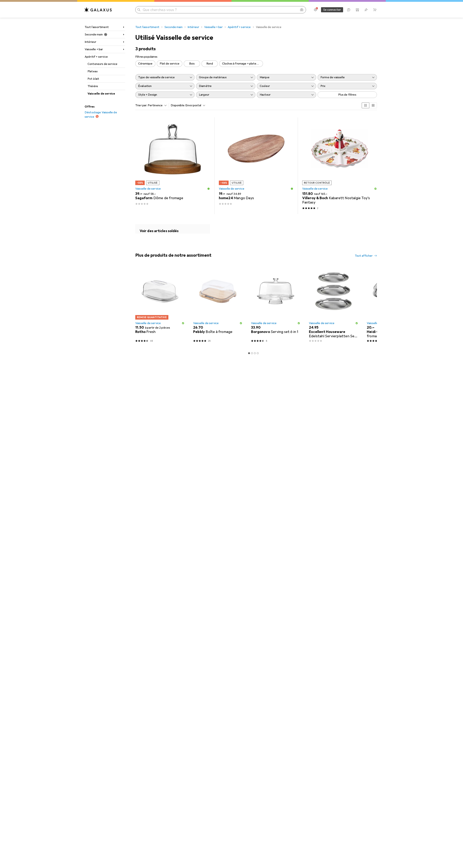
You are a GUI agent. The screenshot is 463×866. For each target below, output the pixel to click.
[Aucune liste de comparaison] (357, 10)
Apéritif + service (96, 57)
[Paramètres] (315, 10)
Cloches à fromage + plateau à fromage (242, 63)
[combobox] (156, 105)
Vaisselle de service (101, 93)
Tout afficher (364, 256)
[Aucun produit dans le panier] (375, 10)
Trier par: (141, 105)
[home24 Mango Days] (256, 165)
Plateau (93, 71)
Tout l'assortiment (97, 27)
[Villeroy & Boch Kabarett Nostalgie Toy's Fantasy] (339, 165)
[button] (208, 188)
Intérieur (90, 42)
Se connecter (332, 10)
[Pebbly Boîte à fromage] (218, 306)
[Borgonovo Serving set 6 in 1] (276, 306)
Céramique (145, 63)
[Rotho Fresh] (160, 306)
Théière (93, 86)
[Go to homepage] (98, 9)
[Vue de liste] (373, 105)
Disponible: (178, 105)
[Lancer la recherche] (139, 9)
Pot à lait (93, 79)
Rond (209, 63)
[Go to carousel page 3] (255, 353)
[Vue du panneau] (365, 105)
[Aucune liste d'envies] (366, 10)
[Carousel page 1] (249, 353)
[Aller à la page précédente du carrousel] (137, 306)
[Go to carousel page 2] (252, 353)
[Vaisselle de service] (172, 229)
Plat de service (169, 63)
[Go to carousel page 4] (258, 353)
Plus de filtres (347, 95)
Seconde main (94, 34)
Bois (192, 63)
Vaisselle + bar (94, 49)
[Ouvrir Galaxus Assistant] (349, 10)
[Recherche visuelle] (301, 9)
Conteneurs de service (102, 64)
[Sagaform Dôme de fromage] (172, 165)
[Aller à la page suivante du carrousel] (370, 306)
